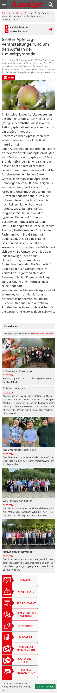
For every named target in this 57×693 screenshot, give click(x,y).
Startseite (6, 13)
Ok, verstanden (45, 686)
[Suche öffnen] (52, 4)
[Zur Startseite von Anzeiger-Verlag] (27, 4)
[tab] (8, 77)
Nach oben (12, 326)
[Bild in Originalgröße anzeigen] (28, 95)
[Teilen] (50, 29)
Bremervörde (22, 13)
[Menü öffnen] (3, 4)
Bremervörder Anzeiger (41, 333)
